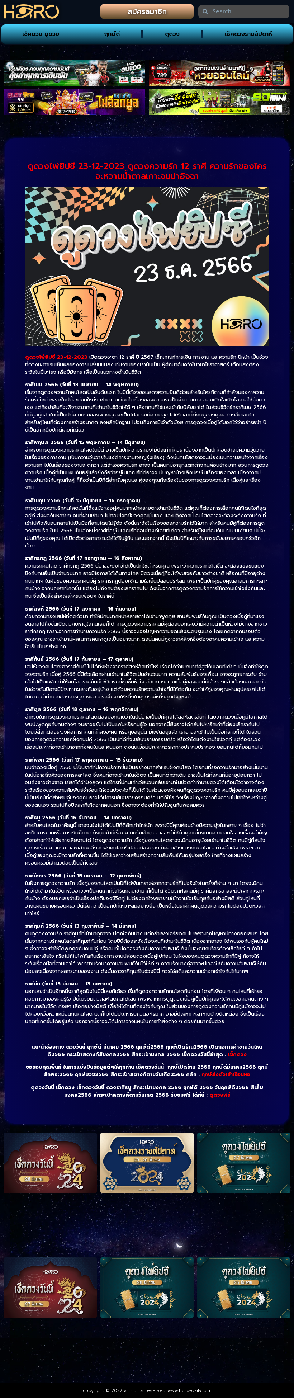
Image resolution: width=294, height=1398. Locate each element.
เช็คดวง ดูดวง (40, 34)
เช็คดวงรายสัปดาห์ (248, 34)
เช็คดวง (237, 1054)
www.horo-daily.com (189, 1390)
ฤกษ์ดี (112, 34)
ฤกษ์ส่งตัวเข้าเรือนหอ (225, 1074)
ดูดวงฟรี (219, 1095)
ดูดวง (172, 34)
